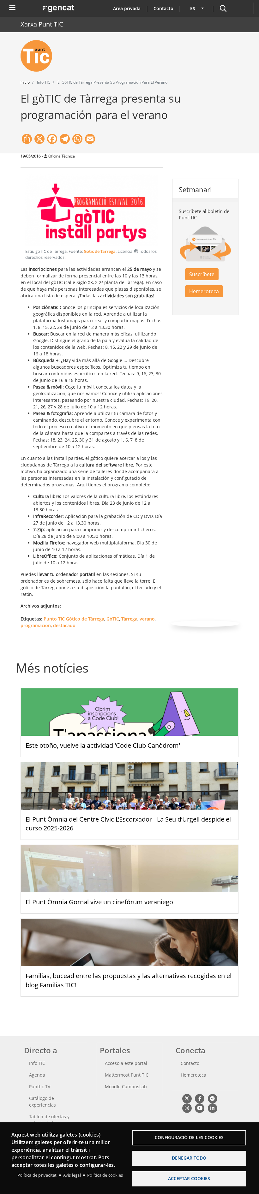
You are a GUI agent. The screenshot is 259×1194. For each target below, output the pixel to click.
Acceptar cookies (189, 1178)
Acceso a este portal (126, 1063)
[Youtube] (199, 1108)
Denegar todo (189, 1158)
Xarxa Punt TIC (42, 24)
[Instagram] (187, 1108)
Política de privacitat (37, 1175)
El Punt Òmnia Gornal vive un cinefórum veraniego (99, 902)
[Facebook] (199, 1098)
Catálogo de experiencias (42, 1101)
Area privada (127, 8)
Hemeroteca (204, 291)
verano (147, 619)
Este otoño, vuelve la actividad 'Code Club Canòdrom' (103, 745)
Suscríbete (201, 274)
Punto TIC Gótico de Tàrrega (74, 619)
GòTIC (112, 619)
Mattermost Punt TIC (126, 1075)
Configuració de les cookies (189, 1137)
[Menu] (12, 8)
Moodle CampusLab (126, 1087)
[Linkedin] (212, 1108)
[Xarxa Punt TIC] (39, 56)
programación (36, 625)
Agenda (37, 1075)
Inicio (25, 82)
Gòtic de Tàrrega (100, 251)
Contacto (163, 8)
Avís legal (72, 1175)
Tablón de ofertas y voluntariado (49, 1120)
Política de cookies (105, 1175)
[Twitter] (187, 1098)
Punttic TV (39, 1087)
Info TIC (37, 1063)
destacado (64, 625)
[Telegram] (212, 1098)
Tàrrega (129, 619)
